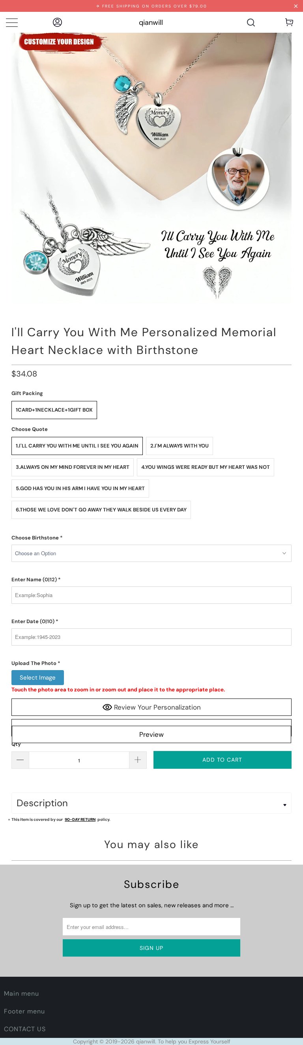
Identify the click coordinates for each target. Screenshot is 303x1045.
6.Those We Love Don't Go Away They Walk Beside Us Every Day (101, 509)
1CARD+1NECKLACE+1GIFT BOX (54, 409)
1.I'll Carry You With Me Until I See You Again (77, 445)
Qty (16, 744)
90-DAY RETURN (80, 819)
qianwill (151, 22)
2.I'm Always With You (179, 445)
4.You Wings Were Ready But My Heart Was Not (205, 467)
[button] (151, 538)
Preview (151, 734)
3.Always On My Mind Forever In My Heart (72, 467)
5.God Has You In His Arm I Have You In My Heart (80, 488)
